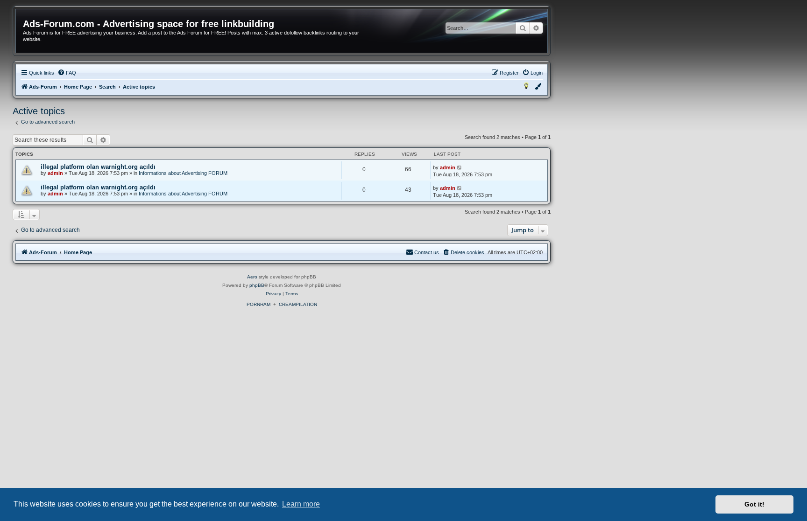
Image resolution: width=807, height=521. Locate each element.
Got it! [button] (754, 504)
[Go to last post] (460, 167)
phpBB (256, 285)
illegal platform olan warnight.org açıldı (98, 166)
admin (55, 173)
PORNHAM (258, 304)
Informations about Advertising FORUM (183, 173)
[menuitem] (66, 72)
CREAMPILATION (298, 304)
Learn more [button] (301, 504)
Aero (252, 276)
